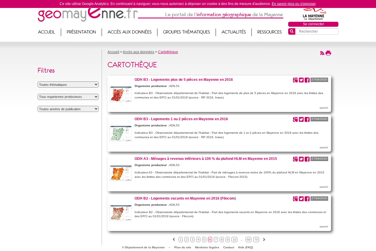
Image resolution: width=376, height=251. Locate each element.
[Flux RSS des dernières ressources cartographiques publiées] (322, 53)
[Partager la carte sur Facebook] (307, 79)
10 (234, 239)
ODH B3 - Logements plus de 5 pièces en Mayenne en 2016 (184, 79)
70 (256, 239)
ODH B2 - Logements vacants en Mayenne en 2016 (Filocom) (185, 198)
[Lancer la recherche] (291, 31)
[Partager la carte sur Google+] (295, 79)
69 (248, 239)
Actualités (233, 32)
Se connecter (313, 24)
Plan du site (182, 247)
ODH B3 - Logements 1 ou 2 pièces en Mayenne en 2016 (181, 119)
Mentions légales (207, 247)
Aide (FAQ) (245, 247)
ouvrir (324, 107)
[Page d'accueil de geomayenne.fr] (88, 13)
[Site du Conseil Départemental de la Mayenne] (313, 12)
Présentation (81, 32)
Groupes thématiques (186, 32)
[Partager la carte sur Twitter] (301, 79)
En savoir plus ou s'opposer (293, 4)
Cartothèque (168, 52)
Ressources (269, 32)
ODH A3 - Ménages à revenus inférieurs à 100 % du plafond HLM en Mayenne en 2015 (206, 158)
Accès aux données (130, 32)
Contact (228, 247)
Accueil (46, 32)
